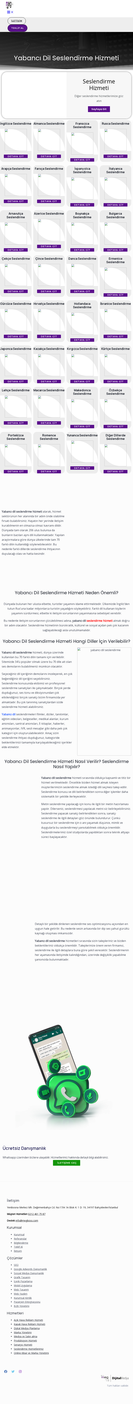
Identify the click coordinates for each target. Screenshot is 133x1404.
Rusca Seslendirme (115, 124)
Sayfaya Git (99, 109)
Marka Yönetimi (23, 1332)
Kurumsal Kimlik (23, 1298)
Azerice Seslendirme (49, 214)
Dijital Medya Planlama (27, 1328)
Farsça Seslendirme (49, 169)
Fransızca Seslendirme (82, 125)
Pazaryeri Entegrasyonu (27, 1301)
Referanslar (20, 1238)
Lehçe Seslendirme (16, 390)
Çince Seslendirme (49, 259)
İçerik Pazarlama (23, 1281)
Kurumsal (19, 1234)
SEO (16, 1265)
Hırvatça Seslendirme (49, 304)
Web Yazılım (20, 1293)
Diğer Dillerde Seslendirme (116, 437)
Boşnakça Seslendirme (82, 215)
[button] (16, 156)
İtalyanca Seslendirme (115, 170)
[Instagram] (20, 1372)
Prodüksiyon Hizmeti (25, 1340)
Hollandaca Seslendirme (82, 305)
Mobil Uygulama (23, 1285)
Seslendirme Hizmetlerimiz (28, 1348)
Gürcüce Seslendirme (15, 304)
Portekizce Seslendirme (16, 437)
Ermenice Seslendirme (115, 260)
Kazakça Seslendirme (49, 349)
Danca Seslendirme (82, 259)
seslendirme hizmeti (100, 621)
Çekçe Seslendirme (16, 259)
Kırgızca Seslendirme (82, 349)
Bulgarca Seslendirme (115, 215)
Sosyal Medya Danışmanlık (29, 1273)
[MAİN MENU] (10, 12)
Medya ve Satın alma (25, 1336)
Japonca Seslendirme (15, 349)
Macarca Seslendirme (49, 390)
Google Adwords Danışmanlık (30, 1269)
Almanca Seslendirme (49, 124)
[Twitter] (13, 1372)
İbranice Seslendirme (115, 304)
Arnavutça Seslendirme (16, 215)
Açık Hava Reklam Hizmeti (28, 1320)
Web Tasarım (21, 1289)
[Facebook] (5, 1372)
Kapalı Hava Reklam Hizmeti (29, 1324)
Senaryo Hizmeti (23, 1344)
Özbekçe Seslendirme (115, 392)
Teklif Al (18, 1246)
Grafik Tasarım (22, 1277)
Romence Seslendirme (49, 437)
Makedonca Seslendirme (82, 392)
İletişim (18, 1251)
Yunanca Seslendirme (82, 435)
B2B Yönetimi (21, 1306)
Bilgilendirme (21, 1242)
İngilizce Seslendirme (15, 124)
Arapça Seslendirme (15, 169)
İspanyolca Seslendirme (82, 170)
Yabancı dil (8, 714)
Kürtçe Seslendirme (115, 349)
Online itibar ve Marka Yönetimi (31, 1353)
